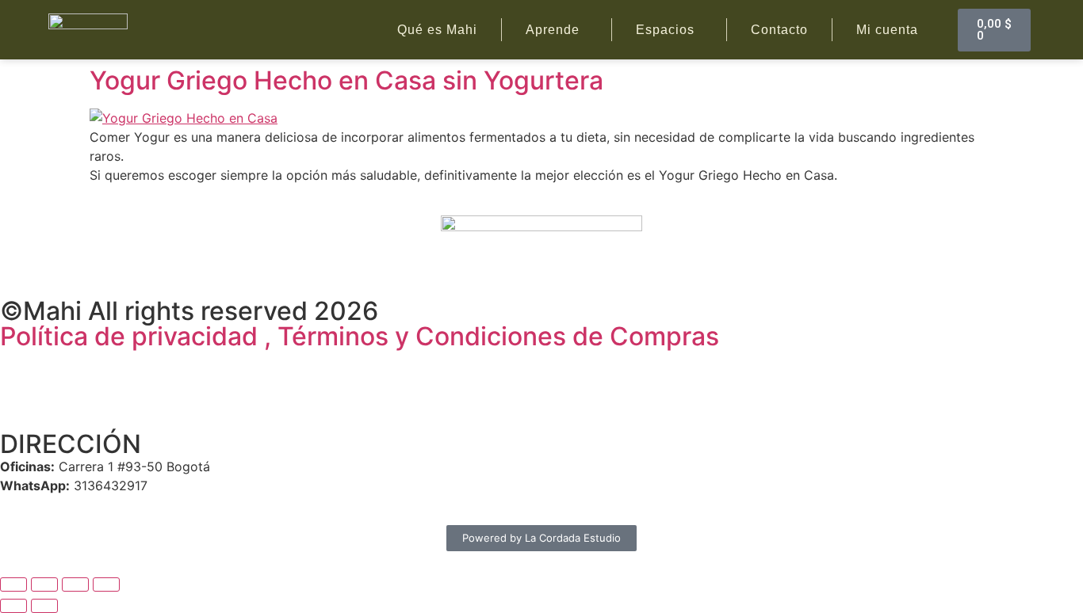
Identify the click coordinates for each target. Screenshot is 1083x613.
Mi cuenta (887, 29)
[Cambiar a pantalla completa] (44, 584)
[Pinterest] (150, 369)
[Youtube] (107, 369)
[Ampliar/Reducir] (13, 584)
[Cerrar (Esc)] (106, 584)
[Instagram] (63, 369)
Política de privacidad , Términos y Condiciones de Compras (359, 336)
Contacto (779, 29)
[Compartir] (75, 584)
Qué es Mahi (437, 29)
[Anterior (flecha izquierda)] (13, 606)
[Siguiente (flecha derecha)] (44, 606)
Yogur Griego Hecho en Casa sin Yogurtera (346, 80)
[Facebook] (20, 369)
